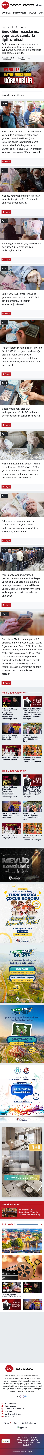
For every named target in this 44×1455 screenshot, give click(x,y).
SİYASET (32, 13)
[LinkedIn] (26, 1396)
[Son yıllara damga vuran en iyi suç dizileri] (22, 1267)
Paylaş (7, 161)
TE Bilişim (28, 1452)
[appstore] (22, 1428)
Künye (6, 1423)
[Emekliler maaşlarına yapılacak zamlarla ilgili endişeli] (22, 75)
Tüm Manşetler (10, 1411)
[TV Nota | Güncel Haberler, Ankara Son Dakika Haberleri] (18, 5)
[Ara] (37, 5)
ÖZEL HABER (21, 27)
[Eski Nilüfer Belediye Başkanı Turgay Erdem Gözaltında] (32, 1304)
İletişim (15, 1423)
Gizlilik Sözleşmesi (29, 1423)
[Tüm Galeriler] (41, 1224)
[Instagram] (22, 1396)
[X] (18, 1396)
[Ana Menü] (40, 5)
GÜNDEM (6, 13)
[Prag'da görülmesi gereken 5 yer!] (22, 1240)
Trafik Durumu (10, 1406)
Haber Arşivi (9, 1416)
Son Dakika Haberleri (13, 1414)
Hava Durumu (10, 1403)
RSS (7, 1441)
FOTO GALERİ (19, 13)
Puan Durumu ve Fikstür (14, 1409)
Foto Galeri (7, 27)
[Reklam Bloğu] (22, 865)
